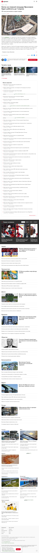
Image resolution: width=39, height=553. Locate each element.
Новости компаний (12, 197)
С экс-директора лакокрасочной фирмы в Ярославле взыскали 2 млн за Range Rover (17, 211)
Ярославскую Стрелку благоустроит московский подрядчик (13, 96)
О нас (3, 529)
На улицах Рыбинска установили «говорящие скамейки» (13, 205)
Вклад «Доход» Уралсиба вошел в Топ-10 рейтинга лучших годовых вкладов (16, 196)
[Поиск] (34, 1)
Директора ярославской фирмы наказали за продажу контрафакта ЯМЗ (15, 150)
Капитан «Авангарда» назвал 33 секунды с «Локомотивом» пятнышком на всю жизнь (17, 208)
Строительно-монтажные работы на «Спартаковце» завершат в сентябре (16, 175)
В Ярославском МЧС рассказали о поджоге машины (12, 159)
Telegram (10, 529)
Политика (10, 182)
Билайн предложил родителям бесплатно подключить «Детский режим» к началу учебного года (19, 153)
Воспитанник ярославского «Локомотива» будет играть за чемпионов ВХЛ (16, 99)
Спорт (10, 109)
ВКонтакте (10, 530)
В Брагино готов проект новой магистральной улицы (10, 401)
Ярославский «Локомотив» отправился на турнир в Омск (13, 144)
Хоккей (10, 100)
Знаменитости (11, 139)
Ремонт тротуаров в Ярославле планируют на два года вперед (14, 172)
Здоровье (10, 194)
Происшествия (11, 103)
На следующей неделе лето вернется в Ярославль (10, 424)
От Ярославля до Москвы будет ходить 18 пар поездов (12, 90)
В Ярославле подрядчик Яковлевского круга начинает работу (12, 399)
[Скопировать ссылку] (36, 55)
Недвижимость (11, 85)
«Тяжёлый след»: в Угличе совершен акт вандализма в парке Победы (13, 333)
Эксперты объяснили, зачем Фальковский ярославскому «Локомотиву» (7, 240)
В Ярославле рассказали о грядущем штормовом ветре (11, 417)
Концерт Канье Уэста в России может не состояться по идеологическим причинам (17, 138)
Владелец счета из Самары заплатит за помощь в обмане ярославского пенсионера (16, 331)
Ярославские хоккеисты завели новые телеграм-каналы (12, 166)
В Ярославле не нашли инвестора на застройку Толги (12, 84)
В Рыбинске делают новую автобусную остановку (10, 349)
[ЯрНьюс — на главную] (5, 1)
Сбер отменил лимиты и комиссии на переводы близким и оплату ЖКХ (28, 442)
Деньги (3, 292)
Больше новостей (32, 215)
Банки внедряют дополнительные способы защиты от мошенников (13, 306)
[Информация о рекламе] (30, 453)
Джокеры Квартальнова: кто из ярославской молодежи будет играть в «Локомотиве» (22, 240)
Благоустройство (12, 97)
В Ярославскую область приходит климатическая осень (27, 408)
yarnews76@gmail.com (7, 541)
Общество (10, 112)
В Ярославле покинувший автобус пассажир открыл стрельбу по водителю (16, 114)
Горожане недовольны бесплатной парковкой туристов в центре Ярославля (16, 147)
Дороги (10, 127)
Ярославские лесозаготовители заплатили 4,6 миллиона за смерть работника (16, 156)
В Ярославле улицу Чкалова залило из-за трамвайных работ (13, 135)
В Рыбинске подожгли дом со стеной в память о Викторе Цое (13, 199)
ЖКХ (21, 429)
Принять (18, 549)
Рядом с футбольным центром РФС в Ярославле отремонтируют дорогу (15, 169)
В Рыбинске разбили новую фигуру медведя (10, 102)
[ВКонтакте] (5, 60)
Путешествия (22, 476)
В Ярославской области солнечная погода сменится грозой (12, 419)
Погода (6, 4)
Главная (3, 4)
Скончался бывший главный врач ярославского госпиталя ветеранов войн (16, 111)
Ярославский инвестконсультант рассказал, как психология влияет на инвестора (15, 308)
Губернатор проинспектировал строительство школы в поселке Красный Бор (16, 178)
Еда (9, 130)
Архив (3, 533)
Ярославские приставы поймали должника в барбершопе (11, 310)
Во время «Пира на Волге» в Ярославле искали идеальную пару (14, 129)
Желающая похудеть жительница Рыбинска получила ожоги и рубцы (15, 193)
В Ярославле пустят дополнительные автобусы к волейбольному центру (15, 187)
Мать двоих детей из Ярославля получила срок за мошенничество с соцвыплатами (17, 123)
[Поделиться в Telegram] (32, 55)
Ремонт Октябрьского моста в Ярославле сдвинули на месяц (13, 126)
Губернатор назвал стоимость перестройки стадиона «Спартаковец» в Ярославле (17, 181)
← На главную (4, 78)
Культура (10, 121)
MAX (9, 533)
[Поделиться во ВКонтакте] (34, 55)
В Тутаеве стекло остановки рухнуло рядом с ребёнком (12, 190)
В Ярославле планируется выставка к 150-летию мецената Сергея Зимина (16, 120)
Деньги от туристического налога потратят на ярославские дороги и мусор (28, 295)
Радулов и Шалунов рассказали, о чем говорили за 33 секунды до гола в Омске (17, 87)
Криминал (10, 115)
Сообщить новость (32, 59)
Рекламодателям (4, 530)
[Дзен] (3, 60)
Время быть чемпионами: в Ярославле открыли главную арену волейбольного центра (17, 108)
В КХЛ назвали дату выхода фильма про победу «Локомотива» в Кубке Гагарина (17, 184)
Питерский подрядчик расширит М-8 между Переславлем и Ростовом (15, 132)
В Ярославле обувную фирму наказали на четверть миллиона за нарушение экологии (18, 202)
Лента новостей (7, 82)
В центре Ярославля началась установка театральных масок (12, 378)
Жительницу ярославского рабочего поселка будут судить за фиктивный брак (16, 141)
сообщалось (6, 37)
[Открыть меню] (36, 1)
